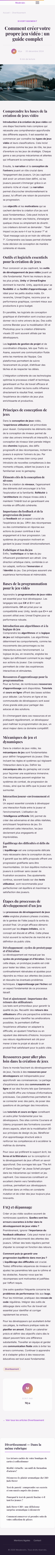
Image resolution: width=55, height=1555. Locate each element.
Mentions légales (22, 1540)
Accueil (6, 12)
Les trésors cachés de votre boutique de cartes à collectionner (27, 1460)
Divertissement (19, 12)
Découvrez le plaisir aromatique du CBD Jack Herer (27, 1479)
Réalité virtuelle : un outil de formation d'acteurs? (27, 1469)
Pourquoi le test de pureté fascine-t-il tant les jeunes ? (26, 1499)
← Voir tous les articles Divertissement (23, 1420)
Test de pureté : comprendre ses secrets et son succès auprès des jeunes (27, 1489)
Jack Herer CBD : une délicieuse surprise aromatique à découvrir (23, 1508)
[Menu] (37, 2)
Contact (37, 1540)
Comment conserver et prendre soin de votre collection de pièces (27, 1518)
